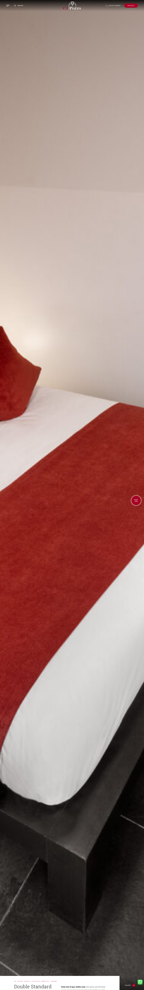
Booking (131, 5)
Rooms (54, 981)
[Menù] (8, 5)
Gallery (128, 985)
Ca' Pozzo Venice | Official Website (31, 981)
